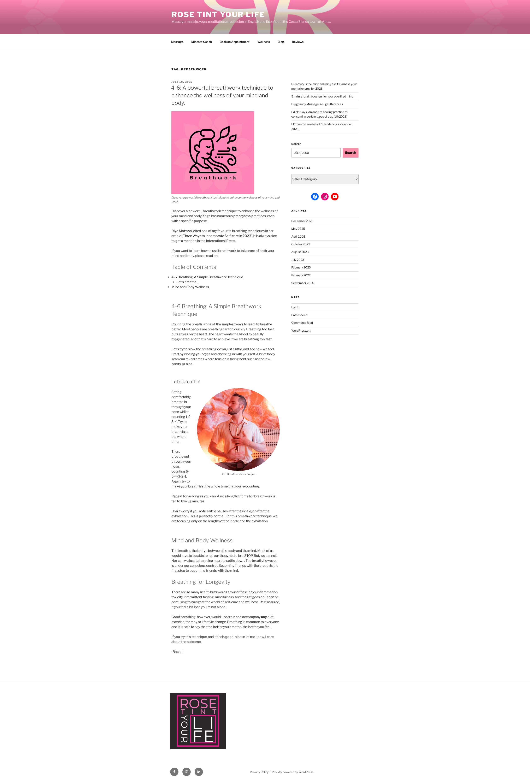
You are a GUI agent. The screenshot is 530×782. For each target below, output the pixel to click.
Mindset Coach (201, 41)
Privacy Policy (259, 772)
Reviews (298, 41)
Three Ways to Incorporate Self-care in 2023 (217, 236)
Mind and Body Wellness (190, 287)
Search (296, 144)
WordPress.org (301, 330)
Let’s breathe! (186, 282)
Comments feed (302, 322)
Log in (295, 307)
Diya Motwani (182, 231)
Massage (177, 41)
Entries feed (299, 315)
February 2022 (301, 275)
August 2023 (300, 252)
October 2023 (300, 244)
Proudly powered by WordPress (292, 772)
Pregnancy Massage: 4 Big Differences (317, 104)
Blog (281, 41)
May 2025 (298, 228)
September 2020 (302, 283)
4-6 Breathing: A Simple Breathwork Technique (207, 277)
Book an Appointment (234, 41)
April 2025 (298, 236)
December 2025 (302, 221)
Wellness (263, 41)
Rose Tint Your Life (218, 14)
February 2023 (301, 267)
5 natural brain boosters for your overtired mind (322, 96)
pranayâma (242, 216)
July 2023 (297, 259)
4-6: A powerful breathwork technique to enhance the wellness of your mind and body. (222, 95)
